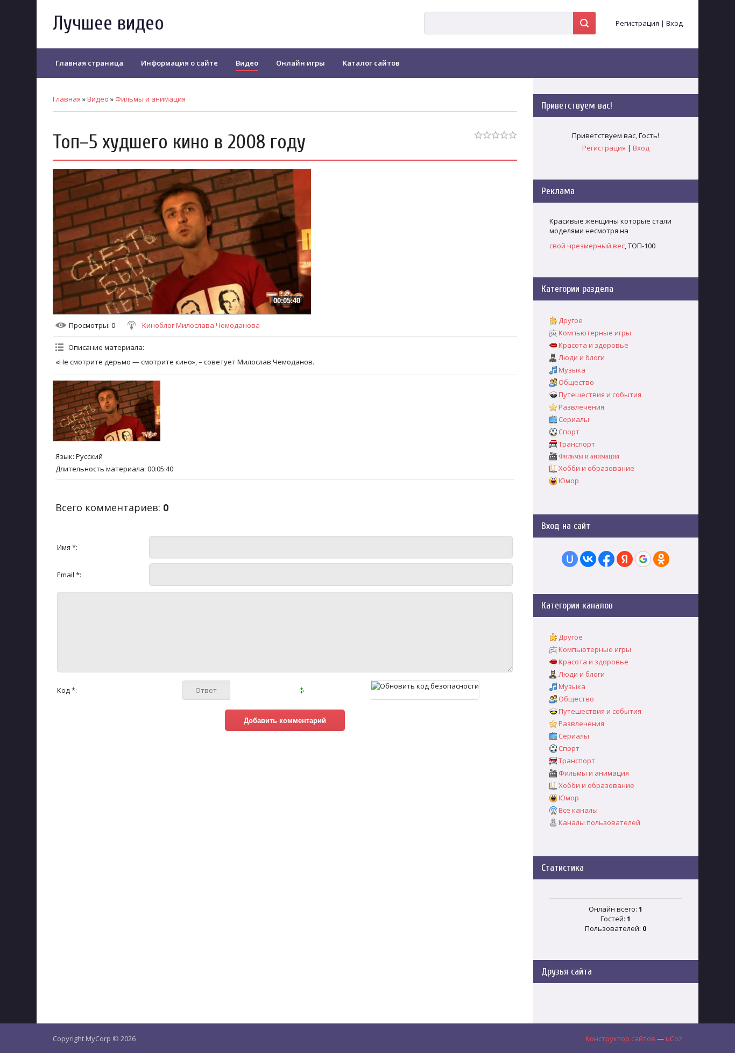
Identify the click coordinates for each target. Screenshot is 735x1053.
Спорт (569, 431)
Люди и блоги (582, 357)
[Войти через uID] (570, 559)
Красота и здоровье (593, 345)
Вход (674, 23)
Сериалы (574, 419)
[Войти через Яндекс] (625, 559)
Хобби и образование (596, 468)
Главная (67, 99)
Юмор (569, 480)
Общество (576, 382)
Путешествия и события (600, 394)
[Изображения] (106, 411)
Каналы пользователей (599, 822)
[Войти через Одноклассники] (661, 559)
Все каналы (578, 810)
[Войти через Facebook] (606, 559)
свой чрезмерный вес (587, 245)
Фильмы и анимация (150, 99)
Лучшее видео (108, 23)
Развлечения (581, 407)
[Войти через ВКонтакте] (588, 559)
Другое (571, 320)
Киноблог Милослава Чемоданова (201, 325)
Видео (98, 99)
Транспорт (577, 444)
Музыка (572, 370)
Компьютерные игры (595, 333)
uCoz (674, 1038)
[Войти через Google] (643, 559)
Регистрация (637, 23)
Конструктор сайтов (620, 1038)
